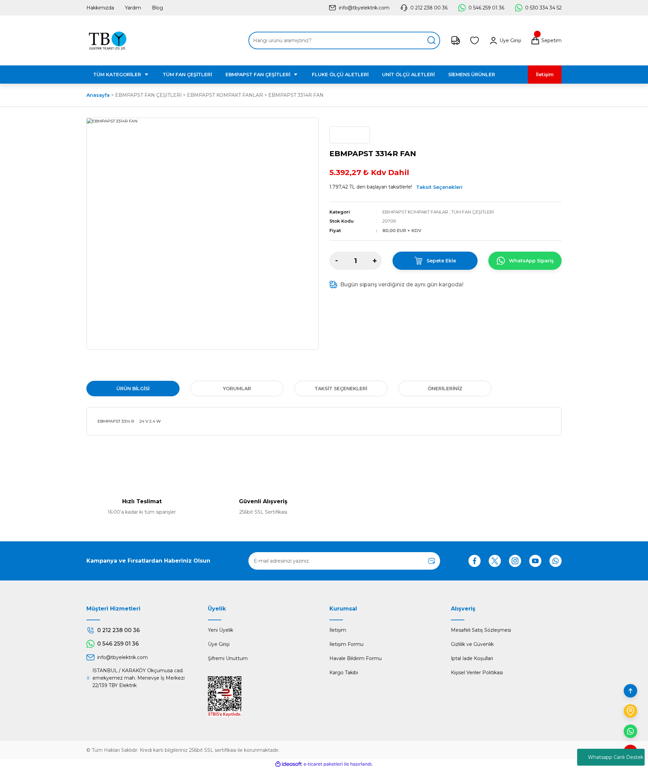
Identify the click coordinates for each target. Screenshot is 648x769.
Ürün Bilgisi (133, 389)
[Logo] (107, 40)
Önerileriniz (445, 389)
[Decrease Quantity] (336, 260)
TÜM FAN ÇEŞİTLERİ (472, 212)
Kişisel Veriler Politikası (477, 673)
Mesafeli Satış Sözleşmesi (481, 630)
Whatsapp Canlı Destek (615, 757)
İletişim (337, 630)
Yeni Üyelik (220, 630)
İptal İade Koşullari (472, 658)
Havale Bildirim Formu (355, 658)
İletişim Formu (346, 644)
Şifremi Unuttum (228, 658)
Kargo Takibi (343, 673)
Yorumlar (237, 389)
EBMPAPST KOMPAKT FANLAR (415, 212)
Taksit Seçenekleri (439, 187)
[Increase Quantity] (374, 260)
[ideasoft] (288, 764)
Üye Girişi (219, 644)
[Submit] (431, 561)
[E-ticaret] (323, 764)
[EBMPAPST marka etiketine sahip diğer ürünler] (349, 134)
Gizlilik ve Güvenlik (472, 644)
